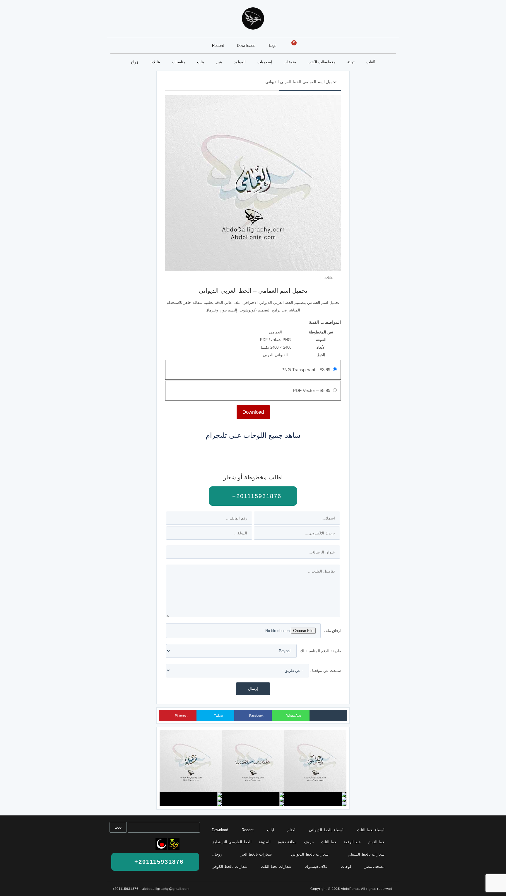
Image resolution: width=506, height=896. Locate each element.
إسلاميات (264, 62)
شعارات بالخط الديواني (310, 854)
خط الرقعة (352, 842)
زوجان (217, 854)
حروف (309, 842)
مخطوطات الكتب (322, 62)
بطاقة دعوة (287, 842)
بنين (219, 62)
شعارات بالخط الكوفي (229, 866)
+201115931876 (255, 496)
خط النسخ (376, 842)
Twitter (218, 715)
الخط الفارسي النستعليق (232, 842)
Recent (218, 45)
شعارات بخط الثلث (276, 866)
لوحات (346, 866)
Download (220, 830)
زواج (134, 62)
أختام (291, 830)
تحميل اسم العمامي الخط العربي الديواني (300, 81)
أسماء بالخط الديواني (326, 830)
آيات (270, 830)
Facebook (256, 715)
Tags (272, 45)
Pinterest (180, 715)
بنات (200, 62)
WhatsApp (293, 715)
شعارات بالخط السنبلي (366, 854)
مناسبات (178, 62)
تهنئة (351, 62)
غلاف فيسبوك (316, 866)
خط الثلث (328, 842)
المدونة (265, 842)
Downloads (246, 45)
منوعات (290, 62)
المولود (240, 62)
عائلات (155, 62)
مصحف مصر (374, 866)
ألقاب (370, 62)
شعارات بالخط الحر (256, 854)
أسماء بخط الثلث (370, 830)
